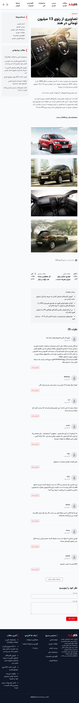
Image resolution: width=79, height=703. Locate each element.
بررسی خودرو (54, 4)
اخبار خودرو (21, 24)
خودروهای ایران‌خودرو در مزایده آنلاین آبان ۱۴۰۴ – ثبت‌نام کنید (55, 317)
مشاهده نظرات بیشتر (54, 579)
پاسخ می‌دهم (35, 367)
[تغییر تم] (3, 4)
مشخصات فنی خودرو (18, 29)
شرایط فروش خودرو (18, 38)
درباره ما (35, 648)
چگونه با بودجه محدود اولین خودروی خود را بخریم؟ (17, 82)
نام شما (75, 593)
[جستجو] (7, 4)
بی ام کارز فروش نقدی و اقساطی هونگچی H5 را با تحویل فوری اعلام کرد (55, 311)
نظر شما (75, 601)
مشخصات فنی (41, 4)
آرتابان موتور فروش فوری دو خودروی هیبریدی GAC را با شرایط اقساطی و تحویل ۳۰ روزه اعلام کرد (56, 304)
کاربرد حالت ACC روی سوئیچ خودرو (15, 77)
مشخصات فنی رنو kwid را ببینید (66, 117)
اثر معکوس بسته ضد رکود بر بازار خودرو (44, 279)
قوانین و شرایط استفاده (30, 644)
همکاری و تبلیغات (32, 640)
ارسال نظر (72, 618)
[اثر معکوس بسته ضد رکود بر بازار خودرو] (33, 277)
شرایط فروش (18, 4)
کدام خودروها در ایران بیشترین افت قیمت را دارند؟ (15, 89)
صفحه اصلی (54, 640)
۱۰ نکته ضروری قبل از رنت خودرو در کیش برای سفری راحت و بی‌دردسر (16, 62)
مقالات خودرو (64, 4)
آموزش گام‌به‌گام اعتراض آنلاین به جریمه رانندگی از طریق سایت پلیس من (55, 297)
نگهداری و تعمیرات (30, 4)
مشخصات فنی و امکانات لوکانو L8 (16, 57)
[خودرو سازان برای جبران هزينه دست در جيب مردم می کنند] (74, 277)
